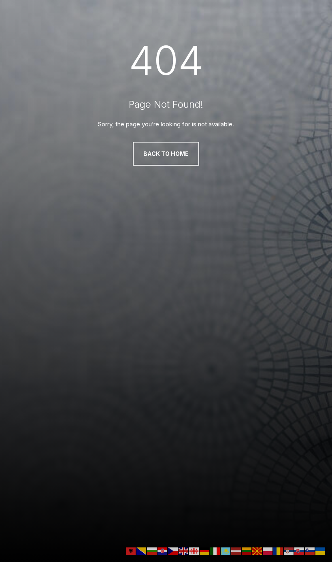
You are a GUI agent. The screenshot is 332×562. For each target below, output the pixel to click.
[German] (205, 550)
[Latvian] (236, 550)
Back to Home (166, 153)
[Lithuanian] (247, 550)
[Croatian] (162, 550)
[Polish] (268, 550)
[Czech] (173, 550)
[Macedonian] (257, 550)
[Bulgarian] (152, 550)
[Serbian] (289, 550)
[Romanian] (278, 550)
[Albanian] (131, 550)
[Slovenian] (310, 550)
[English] (184, 550)
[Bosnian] (141, 550)
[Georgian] (194, 550)
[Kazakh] (226, 550)
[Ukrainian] (320, 550)
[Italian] (215, 550)
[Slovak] (299, 550)
